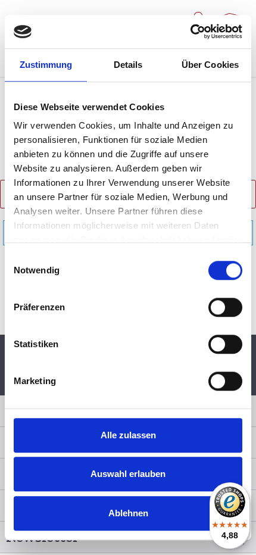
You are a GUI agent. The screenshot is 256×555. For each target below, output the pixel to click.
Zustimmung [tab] (46, 65)
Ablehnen (128, 513)
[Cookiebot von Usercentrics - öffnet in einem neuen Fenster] (190, 31)
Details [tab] (128, 65)
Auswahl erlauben (128, 474)
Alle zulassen (128, 435)
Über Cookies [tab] (210, 65)
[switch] (225, 307)
